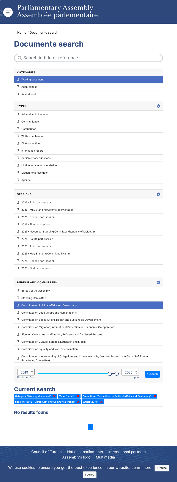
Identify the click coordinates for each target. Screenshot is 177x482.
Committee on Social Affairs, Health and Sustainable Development (61, 319)
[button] (158, 106)
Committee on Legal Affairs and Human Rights (49, 312)
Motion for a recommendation (39, 165)
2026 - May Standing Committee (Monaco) (47, 209)
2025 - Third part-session (36, 246)
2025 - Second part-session (38, 260)
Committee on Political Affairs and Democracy (49, 305)
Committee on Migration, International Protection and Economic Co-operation (67, 327)
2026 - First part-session (36, 224)
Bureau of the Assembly (35, 290)
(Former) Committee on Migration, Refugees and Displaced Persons (61, 334)
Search (152, 374)
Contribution (28, 128)
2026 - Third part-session (36, 202)
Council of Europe (46, 452)
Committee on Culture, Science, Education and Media (53, 341)
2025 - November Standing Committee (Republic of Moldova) (58, 231)
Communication (30, 121)
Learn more (141, 467)
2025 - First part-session (36, 268)
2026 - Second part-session (38, 217)
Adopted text (29, 86)
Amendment (28, 94)
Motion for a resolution (34, 172)
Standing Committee (33, 298)
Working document (32, 79)
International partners (127, 452)
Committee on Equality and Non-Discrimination (49, 349)
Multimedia (105, 457)
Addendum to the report (35, 114)
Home (21, 32)
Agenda (26, 180)
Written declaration (32, 136)
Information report (32, 150)
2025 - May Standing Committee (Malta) (45, 253)
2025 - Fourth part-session (37, 238)
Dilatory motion (30, 143)
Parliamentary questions (36, 158)
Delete (53, 396)
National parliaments (85, 452)
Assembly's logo (76, 457)
